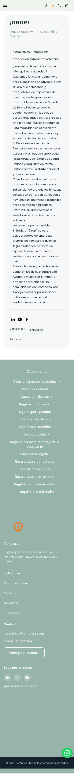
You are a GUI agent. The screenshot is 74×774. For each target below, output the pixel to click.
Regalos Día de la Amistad (34, 484)
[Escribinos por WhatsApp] (67, 753)
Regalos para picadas (35, 411)
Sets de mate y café (35, 469)
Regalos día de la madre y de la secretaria (34, 444)
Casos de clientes (35, 396)
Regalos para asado (34, 404)
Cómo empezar (16, 583)
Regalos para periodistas (34, 461)
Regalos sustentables (35, 427)
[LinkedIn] (13, 319)
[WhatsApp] (20, 319)
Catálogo (11, 593)
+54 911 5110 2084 (18, 641)
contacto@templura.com (24, 633)
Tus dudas (12, 613)
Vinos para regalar (34, 454)
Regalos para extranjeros (34, 476)
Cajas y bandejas (34, 419)
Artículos (36, 330)
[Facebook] (27, 319)
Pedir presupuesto (24, 652)
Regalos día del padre (37, 491)
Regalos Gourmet (35, 389)
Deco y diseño (35, 434)
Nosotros (11, 603)
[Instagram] (17, 677)
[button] (50, 5)
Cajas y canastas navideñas (35, 381)
